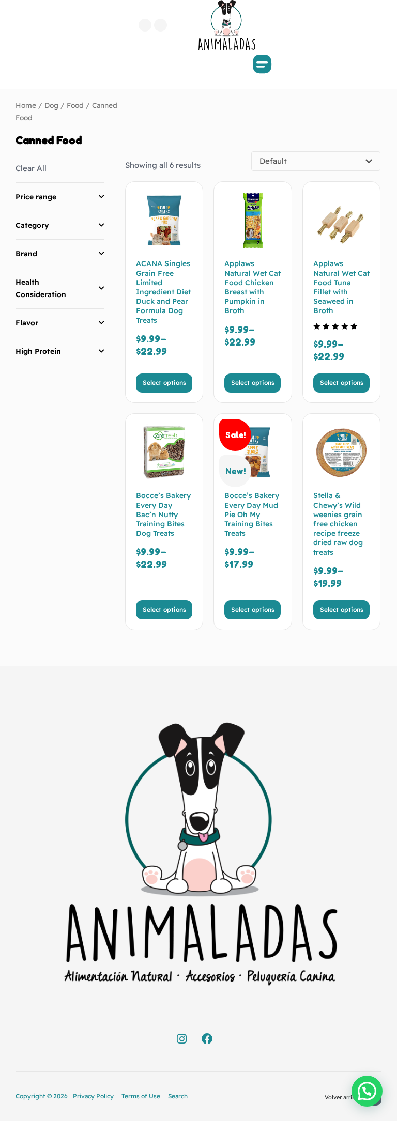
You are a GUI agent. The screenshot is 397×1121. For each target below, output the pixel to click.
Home (26, 105)
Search (178, 1096)
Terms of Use (140, 1096)
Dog (51, 105)
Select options (164, 382)
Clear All (31, 168)
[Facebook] (145, 25)
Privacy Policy (93, 1096)
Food (75, 105)
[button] (262, 64)
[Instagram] (160, 25)
